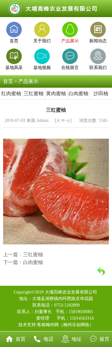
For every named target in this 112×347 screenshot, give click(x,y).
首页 (8, 81)
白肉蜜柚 (78, 93)
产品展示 (28, 81)
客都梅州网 (48, 324)
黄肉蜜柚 (56, 93)
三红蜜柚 (34, 93)
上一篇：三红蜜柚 (23, 254)
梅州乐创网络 (76, 324)
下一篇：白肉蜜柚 (23, 262)
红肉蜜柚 (11, 93)
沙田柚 (100, 93)
